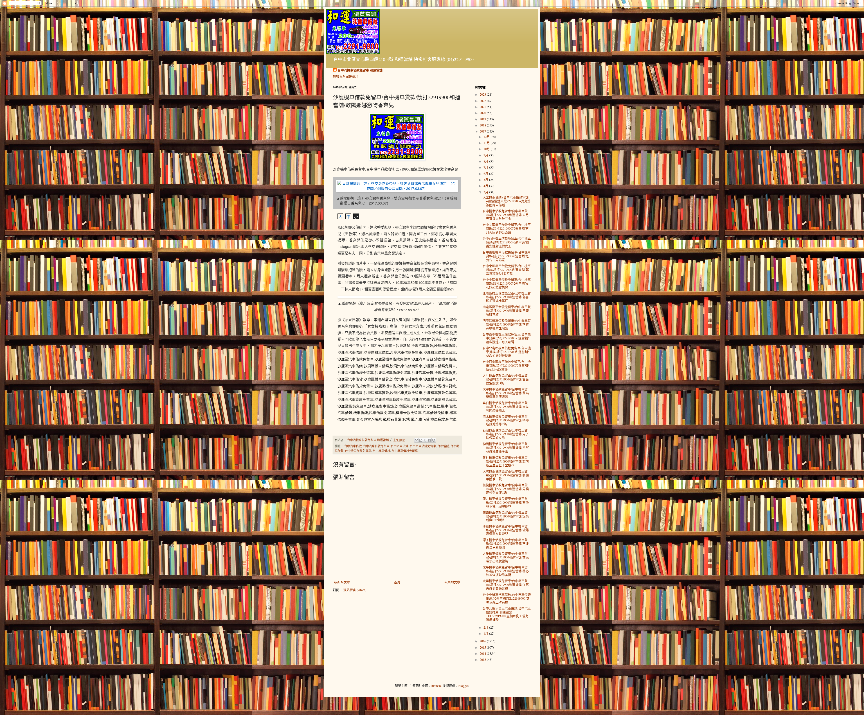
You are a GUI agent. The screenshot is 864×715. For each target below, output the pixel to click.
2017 (483, 131)
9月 (486, 155)
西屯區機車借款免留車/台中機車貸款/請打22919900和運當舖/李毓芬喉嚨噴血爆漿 (507, 324)
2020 (483, 113)
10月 (487, 149)
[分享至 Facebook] (429, 440)
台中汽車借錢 (399, 446)
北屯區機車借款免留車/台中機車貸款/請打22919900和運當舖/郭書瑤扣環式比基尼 (507, 297)
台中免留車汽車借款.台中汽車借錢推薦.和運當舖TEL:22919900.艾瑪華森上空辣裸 (507, 598)
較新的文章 (342, 582)
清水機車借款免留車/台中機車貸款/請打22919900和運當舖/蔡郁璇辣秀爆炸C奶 (506, 420)
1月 (486, 633)
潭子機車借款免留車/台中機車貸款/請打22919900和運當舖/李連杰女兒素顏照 (506, 544)
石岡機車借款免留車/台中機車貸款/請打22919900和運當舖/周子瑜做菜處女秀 (506, 434)
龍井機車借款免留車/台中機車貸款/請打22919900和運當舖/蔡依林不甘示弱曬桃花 (506, 502)
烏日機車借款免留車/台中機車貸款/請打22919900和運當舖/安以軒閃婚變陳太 (506, 407)
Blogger (463, 686)
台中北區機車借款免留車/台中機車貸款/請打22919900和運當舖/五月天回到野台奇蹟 (507, 228)
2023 (483, 94)
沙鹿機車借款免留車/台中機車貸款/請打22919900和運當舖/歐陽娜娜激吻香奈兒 (506, 530)
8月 (486, 161)
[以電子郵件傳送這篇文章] (416, 440)
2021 (483, 107)
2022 (483, 101)
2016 (483, 641)
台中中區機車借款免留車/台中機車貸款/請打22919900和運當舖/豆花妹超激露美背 (507, 283)
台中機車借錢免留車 (405, 451)
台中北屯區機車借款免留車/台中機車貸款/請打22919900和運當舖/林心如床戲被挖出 (507, 352)
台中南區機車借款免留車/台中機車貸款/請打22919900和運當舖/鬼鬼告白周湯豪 (507, 256)
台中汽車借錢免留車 (423, 446)
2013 (483, 659)
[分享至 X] (425, 440)
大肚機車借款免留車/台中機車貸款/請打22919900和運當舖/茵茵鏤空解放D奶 (506, 379)
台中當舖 (443, 446)
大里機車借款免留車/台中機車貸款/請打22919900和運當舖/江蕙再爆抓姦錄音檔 (506, 585)
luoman (436, 686)
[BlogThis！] (420, 440)
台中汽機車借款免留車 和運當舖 (360, 70)
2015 (483, 647)
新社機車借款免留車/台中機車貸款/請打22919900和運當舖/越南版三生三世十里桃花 (506, 461)
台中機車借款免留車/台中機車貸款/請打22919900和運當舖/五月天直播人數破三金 (506, 215)
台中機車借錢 (381, 451)
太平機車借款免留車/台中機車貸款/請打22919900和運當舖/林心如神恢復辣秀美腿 (506, 571)
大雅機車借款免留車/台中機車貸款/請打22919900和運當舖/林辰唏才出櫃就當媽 (506, 557)
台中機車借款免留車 (358, 451)
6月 (486, 173)
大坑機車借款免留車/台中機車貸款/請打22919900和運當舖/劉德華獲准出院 (506, 475)
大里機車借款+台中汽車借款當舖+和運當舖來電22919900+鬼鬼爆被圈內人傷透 (507, 201)
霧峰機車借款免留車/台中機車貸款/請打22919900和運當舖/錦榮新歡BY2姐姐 (506, 516)
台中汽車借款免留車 (376, 446)
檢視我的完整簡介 (345, 76)
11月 (487, 143)
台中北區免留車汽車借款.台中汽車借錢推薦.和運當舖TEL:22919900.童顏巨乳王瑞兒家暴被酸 (507, 614)
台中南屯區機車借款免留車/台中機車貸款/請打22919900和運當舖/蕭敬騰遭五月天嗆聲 (507, 338)
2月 (486, 627)
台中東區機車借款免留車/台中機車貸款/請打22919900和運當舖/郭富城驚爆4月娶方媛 (507, 270)
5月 (486, 180)
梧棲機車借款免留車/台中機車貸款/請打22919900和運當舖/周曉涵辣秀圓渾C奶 (506, 489)
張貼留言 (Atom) (354, 590)
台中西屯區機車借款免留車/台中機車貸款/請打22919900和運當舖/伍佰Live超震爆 (507, 365)
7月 (486, 167)
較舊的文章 (452, 582)
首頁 (397, 582)
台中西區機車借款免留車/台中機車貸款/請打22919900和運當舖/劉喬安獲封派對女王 (507, 242)
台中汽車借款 (353, 446)
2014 (483, 653)
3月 (486, 192)
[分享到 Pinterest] (433, 440)
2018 (483, 125)
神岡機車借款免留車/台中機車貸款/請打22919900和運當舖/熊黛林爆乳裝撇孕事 (506, 448)
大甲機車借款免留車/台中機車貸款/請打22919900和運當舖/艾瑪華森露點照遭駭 (506, 393)
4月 (486, 186)
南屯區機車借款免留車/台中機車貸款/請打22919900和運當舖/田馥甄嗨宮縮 (507, 311)
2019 (483, 119)
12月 (487, 137)
